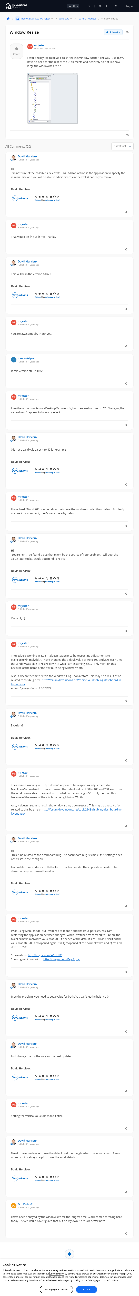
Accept (86, 1289)
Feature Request (87, 18)
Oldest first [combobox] (120, 146)
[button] (128, 146)
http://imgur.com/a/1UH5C (45, 955)
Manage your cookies (56, 1289)
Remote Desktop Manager (35, 18)
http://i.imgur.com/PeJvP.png (61, 959)
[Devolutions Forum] (16, 6)
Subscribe (115, 32)
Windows (64, 18)
